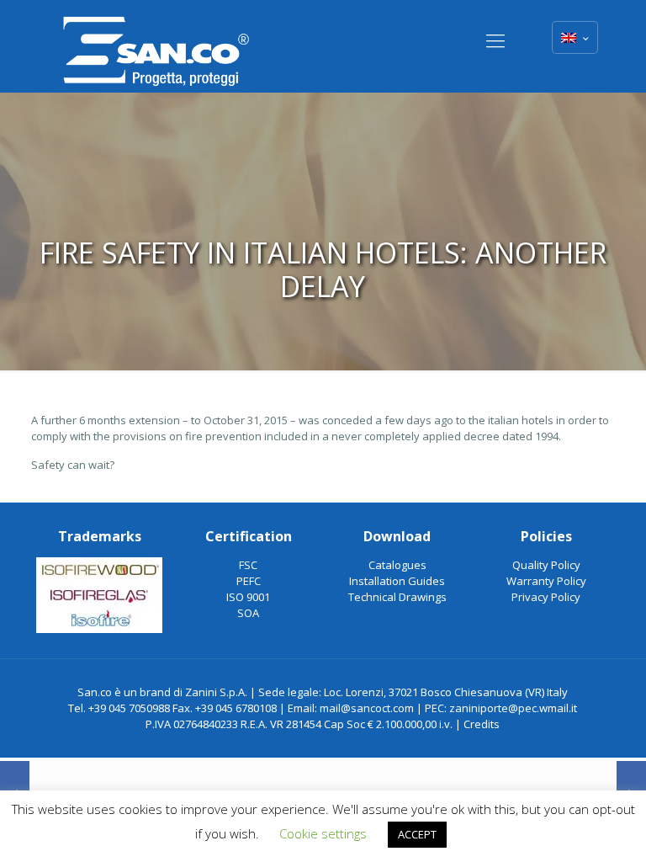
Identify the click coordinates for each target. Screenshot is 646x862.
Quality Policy (546, 564)
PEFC (248, 580)
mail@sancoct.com (367, 708)
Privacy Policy (545, 596)
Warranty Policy (546, 580)
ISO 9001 (248, 596)
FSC (248, 564)
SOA (248, 612)
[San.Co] (156, 46)
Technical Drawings (397, 596)
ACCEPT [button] (417, 834)
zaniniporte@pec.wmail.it (513, 708)
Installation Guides (397, 580)
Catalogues (397, 564)
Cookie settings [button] (323, 833)
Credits (481, 724)
